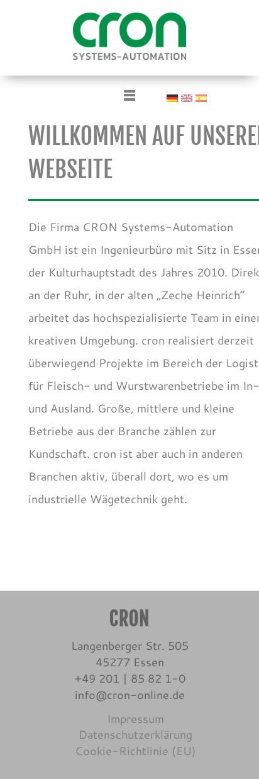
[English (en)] (186, 96)
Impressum (135, 718)
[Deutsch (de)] (172, 96)
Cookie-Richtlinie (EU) (135, 750)
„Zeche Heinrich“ (201, 294)
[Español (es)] (201, 96)
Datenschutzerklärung (135, 734)
